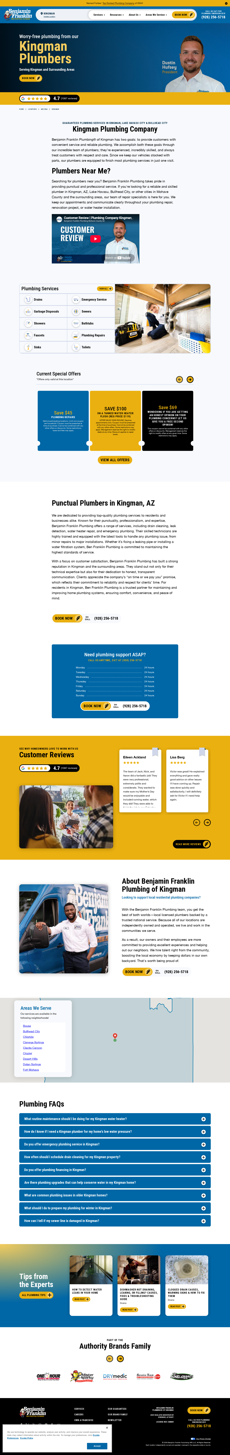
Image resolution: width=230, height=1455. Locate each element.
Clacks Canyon (32, 1047)
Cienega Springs (33, 1042)
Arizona (44, 109)
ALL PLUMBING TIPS (34, 1295)
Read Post (80, 1299)
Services (79, 1409)
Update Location (49, 16)
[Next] (190, 379)
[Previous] (179, 379)
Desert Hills (30, 1058)
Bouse (27, 1026)
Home (21, 109)
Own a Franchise (83, 1420)
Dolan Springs (32, 1064)
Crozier (27, 1053)
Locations (32, 109)
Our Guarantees (117, 1409)
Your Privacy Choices (203, 1439)
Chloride (28, 1036)
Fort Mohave (31, 1069)
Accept (97, 1446)
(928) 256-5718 (213, 17)
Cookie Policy (26, 1438)
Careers (79, 1414)
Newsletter (114, 1420)
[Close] (107, 1427)
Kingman (55, 109)
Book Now (181, 14)
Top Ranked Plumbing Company (118, 3)
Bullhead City (31, 1031)
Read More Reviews (188, 844)
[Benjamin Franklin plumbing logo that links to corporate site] (18, 15)
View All (103, 289)
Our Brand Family (118, 1414)
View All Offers (115, 460)
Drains (123, 1303)
